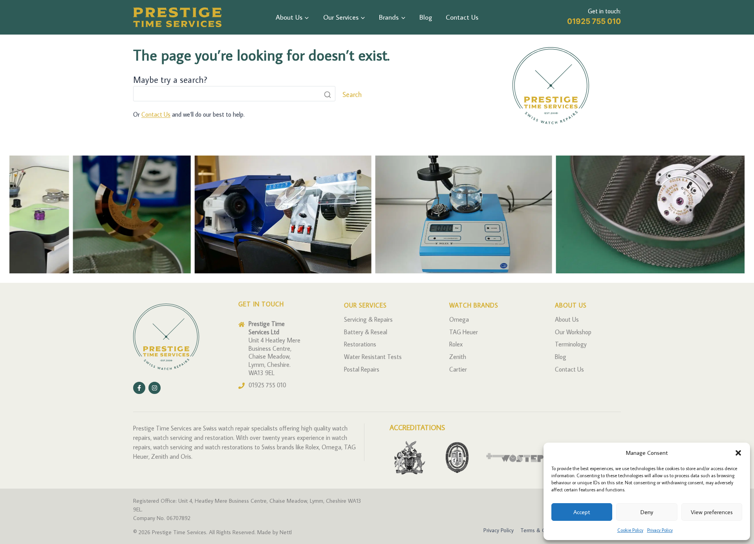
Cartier (458, 369)
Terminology (571, 344)
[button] (738, 453)
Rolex (456, 344)
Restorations (360, 344)
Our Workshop (573, 332)
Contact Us (462, 17)
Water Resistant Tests (373, 357)
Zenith (457, 357)
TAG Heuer (463, 332)
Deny (647, 512)
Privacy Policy (660, 530)
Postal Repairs (361, 369)
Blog (425, 17)
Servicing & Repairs (368, 319)
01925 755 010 (594, 21)
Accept (581, 512)
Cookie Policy (630, 530)
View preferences (712, 512)
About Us (567, 319)
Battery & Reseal (365, 332)
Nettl (286, 532)
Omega (459, 319)
